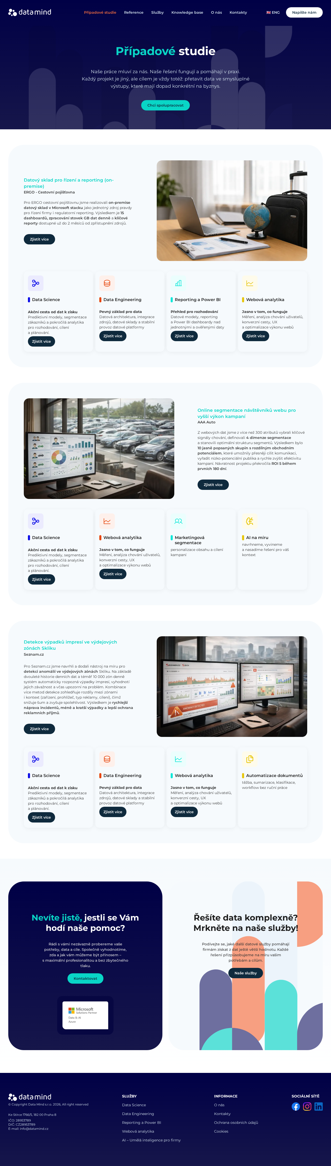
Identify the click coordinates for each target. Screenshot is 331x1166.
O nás (216, 12)
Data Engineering (138, 1113)
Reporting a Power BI (141, 1122)
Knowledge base (187, 12)
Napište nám (304, 12)
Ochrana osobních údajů (236, 1122)
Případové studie (100, 12)
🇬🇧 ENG (273, 12)
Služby (157, 12)
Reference (134, 12)
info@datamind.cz (34, 1129)
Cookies (221, 1131)
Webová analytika (138, 1131)
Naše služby (246, 973)
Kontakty (238, 12)
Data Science (134, 1105)
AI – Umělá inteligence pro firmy (151, 1140)
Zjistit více (39, 239)
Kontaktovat (85, 978)
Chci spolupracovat (165, 105)
